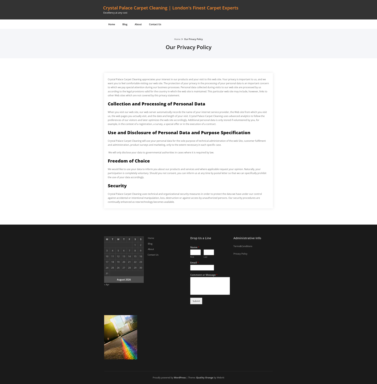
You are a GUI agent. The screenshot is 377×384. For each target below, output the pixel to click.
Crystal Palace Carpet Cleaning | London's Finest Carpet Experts (170, 8)
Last (205, 257)
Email (194, 262)
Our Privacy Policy (193, 39)
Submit (196, 301)
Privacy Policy (240, 253)
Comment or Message (204, 274)
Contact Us (155, 24)
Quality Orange (204, 377)
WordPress (180, 377)
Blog (124, 24)
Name (194, 247)
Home (111, 24)
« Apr (106, 284)
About (138, 24)
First (192, 257)
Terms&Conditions (242, 246)
